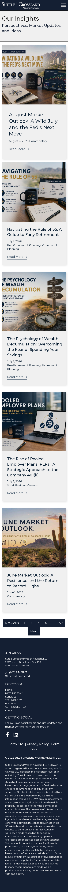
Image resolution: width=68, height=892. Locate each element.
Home (9, 689)
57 (61, 623)
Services (11, 696)
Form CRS (16, 744)
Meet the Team (14, 693)
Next (34, 631)
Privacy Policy (38, 744)
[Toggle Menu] (63, 5)
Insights (10, 703)
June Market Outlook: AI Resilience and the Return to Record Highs (32, 580)
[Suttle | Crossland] (21, 5)
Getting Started (15, 706)
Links (8, 710)
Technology (13, 700)
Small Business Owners (22, 485)
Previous (12, 623)
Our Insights (20, 18)
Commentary (38, 141)
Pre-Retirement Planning (24, 245)
